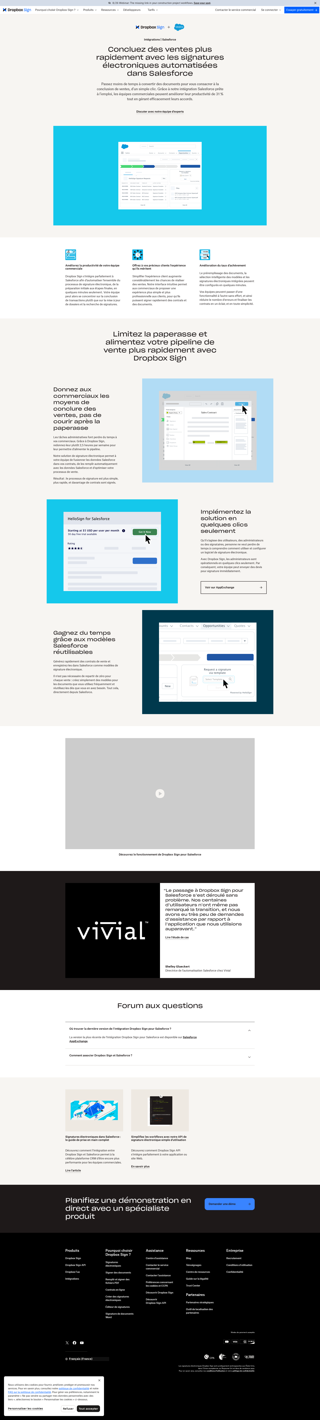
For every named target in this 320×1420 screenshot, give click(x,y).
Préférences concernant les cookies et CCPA (159, 1284)
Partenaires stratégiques (200, 1302)
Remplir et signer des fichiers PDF (118, 1281)
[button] (56, 10)
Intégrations (152, 39)
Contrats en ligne (115, 1290)
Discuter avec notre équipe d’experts (160, 111)
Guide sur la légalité (197, 1279)
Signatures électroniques (113, 1264)
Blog (188, 1258)
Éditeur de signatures (118, 1307)
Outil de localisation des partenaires (199, 1311)
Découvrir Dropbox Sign (159, 1293)
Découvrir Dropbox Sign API (156, 1301)
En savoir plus (140, 1166)
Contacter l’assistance (158, 1275)
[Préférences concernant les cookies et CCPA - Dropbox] (54, 1396)
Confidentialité (234, 1272)
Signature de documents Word (120, 1316)
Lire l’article (73, 1170)
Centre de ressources (198, 1272)
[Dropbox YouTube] (82, 1342)
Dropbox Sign (73, 1258)
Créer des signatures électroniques (117, 1298)
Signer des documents (118, 1273)
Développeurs (131, 10)
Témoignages (193, 1265)
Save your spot (202, 3)
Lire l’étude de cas (177, 937)
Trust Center (193, 1286)
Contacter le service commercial (235, 10)
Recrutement (233, 1258)
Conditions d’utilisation (239, 1265)
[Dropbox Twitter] (67, 1342)
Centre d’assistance (157, 1258)
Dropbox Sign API (75, 1265)
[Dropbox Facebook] (74, 1342)
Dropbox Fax (72, 1272)
